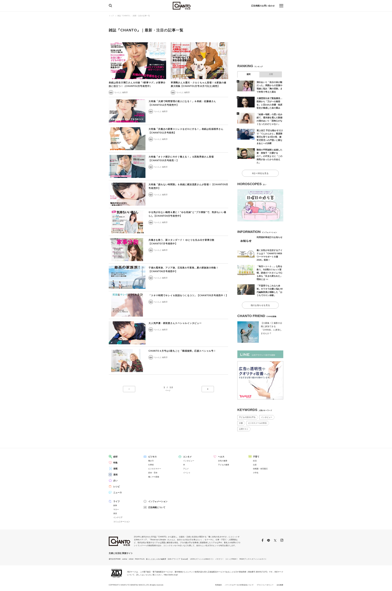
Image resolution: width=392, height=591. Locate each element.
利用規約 (218, 585)
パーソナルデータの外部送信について (239, 585)
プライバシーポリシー (265, 585)
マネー (116, 509)
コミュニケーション (121, 522)
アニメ (186, 469)
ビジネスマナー (154, 469)
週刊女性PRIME (115, 559)
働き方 (151, 461)
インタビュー (266, 417)
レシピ (116, 486)
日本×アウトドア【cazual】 (178, 559)
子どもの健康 (223, 465)
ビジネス (152, 456)
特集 (115, 462)
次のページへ (208, 389)
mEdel (131, 559)
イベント (186, 473)
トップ (111, 16)
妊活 (255, 461)
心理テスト (243, 429)
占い (115, 480)
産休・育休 (152, 473)
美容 (115, 513)
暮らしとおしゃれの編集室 (156, 559)
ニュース (117, 492)
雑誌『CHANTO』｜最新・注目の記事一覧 (133, 16)
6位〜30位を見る (260, 173)
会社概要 (280, 585)
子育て (256, 456)
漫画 (115, 474)
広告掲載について (156, 507)
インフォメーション (158, 501)
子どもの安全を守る (247, 417)
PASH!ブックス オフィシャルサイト (253, 559)
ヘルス (221, 456)
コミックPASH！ (231, 559)
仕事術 (151, 465)
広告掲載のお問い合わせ (263, 5)
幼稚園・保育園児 (260, 469)
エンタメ (187, 456)
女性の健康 (222, 461)
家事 (115, 505)
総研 (115, 456)
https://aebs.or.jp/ (171, 575)
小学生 (255, 473)
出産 (255, 465)
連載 (115, 468)
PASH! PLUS (139, 559)
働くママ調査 (153, 477)
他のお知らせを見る (260, 305)
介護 (241, 423)
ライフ (116, 501)
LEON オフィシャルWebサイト (202, 559)
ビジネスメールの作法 (257, 423)
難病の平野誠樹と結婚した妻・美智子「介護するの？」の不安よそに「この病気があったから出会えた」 (269, 156)
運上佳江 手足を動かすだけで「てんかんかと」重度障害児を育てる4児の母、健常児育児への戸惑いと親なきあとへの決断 (270, 136)
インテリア (118, 517)
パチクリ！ (219, 559)
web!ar (124, 559)
